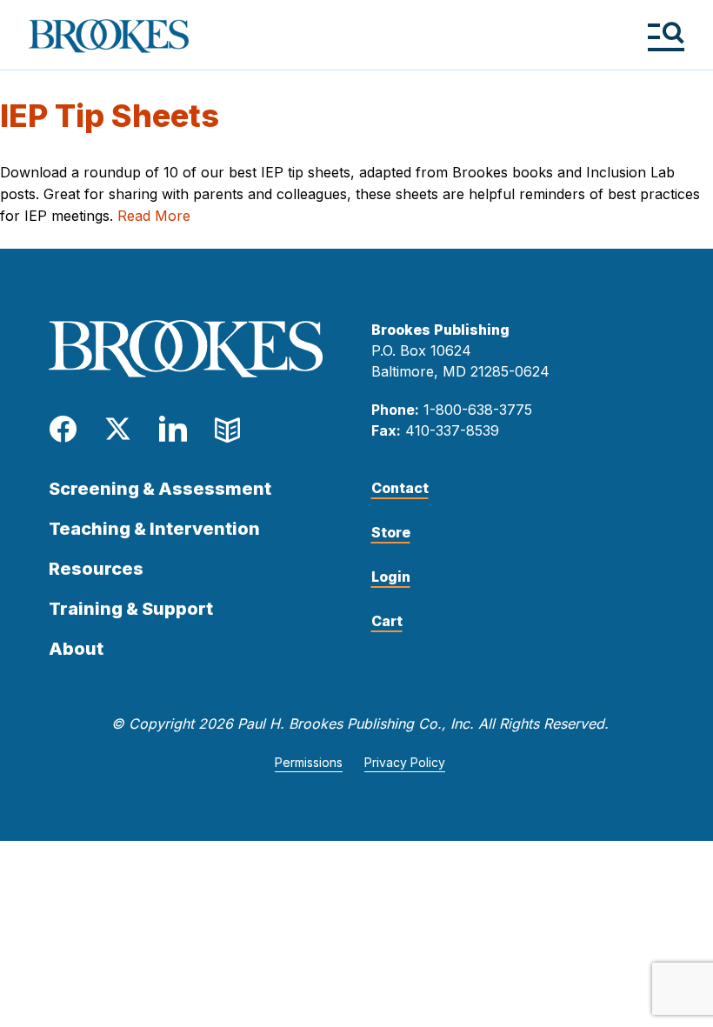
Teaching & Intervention (154, 528)
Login (390, 576)
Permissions (309, 762)
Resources (96, 568)
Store (390, 532)
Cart (387, 621)
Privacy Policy (404, 762)
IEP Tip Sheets (109, 116)
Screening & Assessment (160, 488)
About (76, 648)
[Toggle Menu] (665, 36)
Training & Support (131, 608)
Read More (153, 215)
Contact (400, 488)
